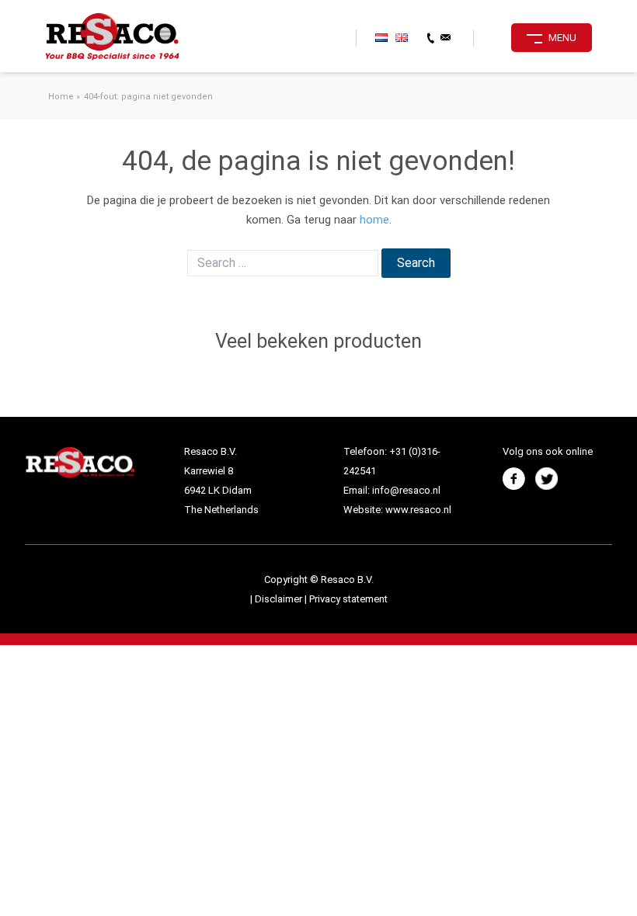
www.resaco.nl (418, 509)
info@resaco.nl (406, 490)
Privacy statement (348, 599)
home (374, 220)
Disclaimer (280, 599)
